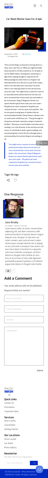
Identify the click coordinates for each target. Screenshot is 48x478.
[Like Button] (15, 180)
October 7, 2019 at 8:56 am (16, 226)
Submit (34, 463)
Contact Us (9, 403)
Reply (19, 197)
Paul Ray (28, 54)
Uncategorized (13, 56)
